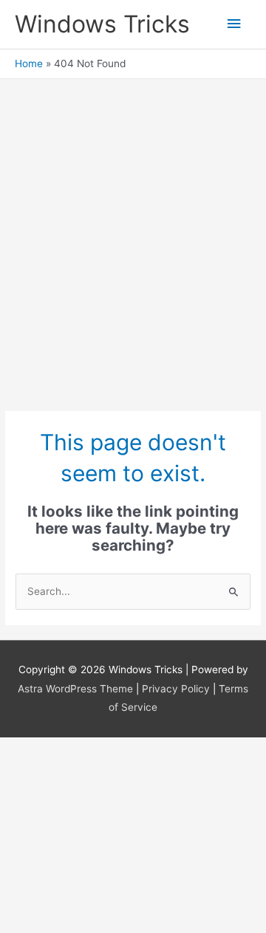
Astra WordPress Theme (75, 689)
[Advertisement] (133, 256)
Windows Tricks (102, 24)
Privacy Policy (176, 689)
